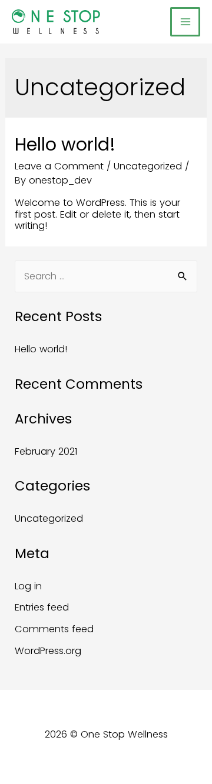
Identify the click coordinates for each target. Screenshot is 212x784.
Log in (28, 586)
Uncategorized (148, 166)
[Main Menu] (185, 22)
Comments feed (54, 629)
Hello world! (65, 144)
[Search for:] (106, 276)
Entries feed (42, 607)
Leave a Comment (59, 166)
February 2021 (46, 451)
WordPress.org (48, 651)
